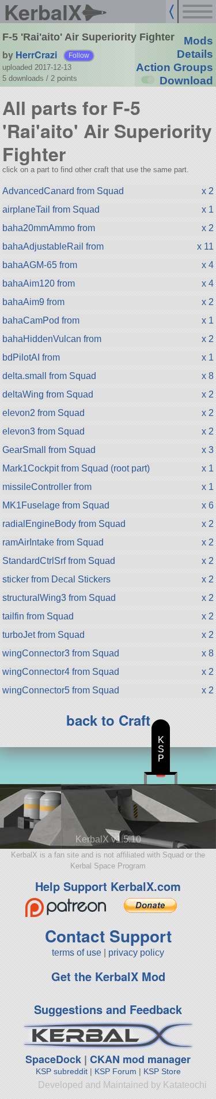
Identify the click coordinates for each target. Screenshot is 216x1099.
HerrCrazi (36, 54)
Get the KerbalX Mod (108, 976)
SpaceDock (53, 1059)
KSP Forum (115, 1071)
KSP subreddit (62, 1071)
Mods (198, 41)
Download (186, 81)
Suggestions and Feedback (108, 1009)
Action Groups (174, 67)
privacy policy (136, 952)
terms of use (76, 952)
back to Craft (108, 720)
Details (195, 54)
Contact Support (108, 936)
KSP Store (162, 1071)
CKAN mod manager (140, 1059)
